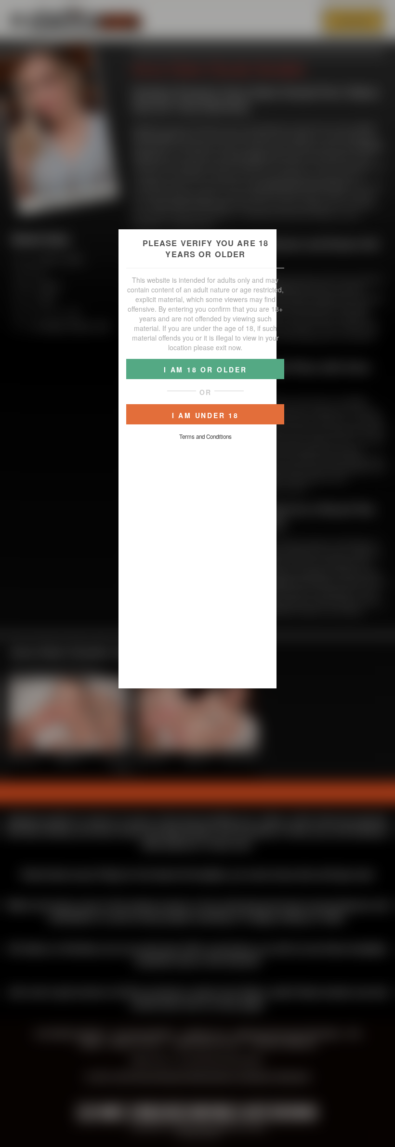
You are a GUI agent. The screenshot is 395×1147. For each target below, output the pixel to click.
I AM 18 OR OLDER (205, 369)
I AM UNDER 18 (205, 415)
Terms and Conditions (205, 436)
